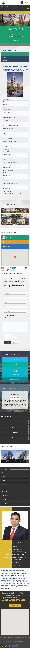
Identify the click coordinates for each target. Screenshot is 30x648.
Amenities (8, 246)
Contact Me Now (15, 605)
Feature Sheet (14, 432)
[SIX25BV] (8, 456)
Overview (4, 54)
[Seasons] (22, 456)
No (5, 317)
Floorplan (14, 422)
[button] (15, 256)
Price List (14, 427)
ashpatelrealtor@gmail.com (15, 549)
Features (4, 57)
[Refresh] (13, 335)
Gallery (4, 476)
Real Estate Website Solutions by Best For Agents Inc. (15, 642)
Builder (4, 499)
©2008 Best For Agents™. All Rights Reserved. (15, 641)
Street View (9, 241)
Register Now (15, 40)
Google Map (9, 237)
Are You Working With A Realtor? (11, 315)
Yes (9, 317)
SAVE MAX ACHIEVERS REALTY (15, 552)
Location (4, 60)
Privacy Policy (10, 637)
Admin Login (3, 637)
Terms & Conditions (17, 637)
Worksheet (14, 437)
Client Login (24, 637)
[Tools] (22, 2)
